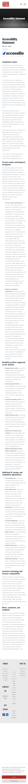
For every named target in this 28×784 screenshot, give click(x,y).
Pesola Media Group (14, 683)
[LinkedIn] (7, 714)
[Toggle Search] (21, 4)
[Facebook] (3, 714)
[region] (14, 774)
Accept (14, 777)
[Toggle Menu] (25, 4)
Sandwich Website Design (14, 694)
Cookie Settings (14, 781)
